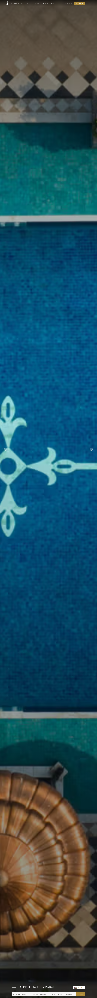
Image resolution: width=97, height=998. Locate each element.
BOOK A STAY (79, 3)
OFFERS (37, 3)
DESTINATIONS (15, 3)
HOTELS (23, 3)
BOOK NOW (80, 994)
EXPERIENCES (30, 3)
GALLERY (80, 987)
